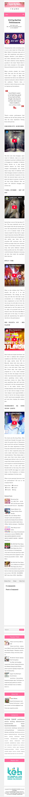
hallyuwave (17, 740)
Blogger (15, 790)
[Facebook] (10, 9)
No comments (15, 27)
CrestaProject (13, 791)
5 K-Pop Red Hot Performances (14, 21)
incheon (14, 747)
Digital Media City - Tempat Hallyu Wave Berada (16, 511)
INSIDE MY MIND (16, 789)
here (14, 75)
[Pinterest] (18, 9)
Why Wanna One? (15, 527)
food (5, 747)
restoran (14, 751)
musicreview (18, 26)
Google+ (15, 487)
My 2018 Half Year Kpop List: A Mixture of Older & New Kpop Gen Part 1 (17, 546)
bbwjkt (22, 736)
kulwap (11, 736)
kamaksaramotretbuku (9, 749)
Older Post (22, 581)
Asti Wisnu (14, 698)
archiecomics (9, 745)
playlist (10, 751)
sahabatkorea (13, 743)
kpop (14, 26)
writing (12, 721)
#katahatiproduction (19, 732)
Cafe (5, 745)
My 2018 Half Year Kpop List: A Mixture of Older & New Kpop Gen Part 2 (17, 564)
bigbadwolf (15, 745)
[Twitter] (12, 9)
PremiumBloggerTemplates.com (17, 793)
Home (14, 581)
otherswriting (21, 734)
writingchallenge (9, 730)
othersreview (20, 721)
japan (18, 747)
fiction (6, 736)
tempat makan (7, 753)
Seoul (22, 723)
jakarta (6, 734)
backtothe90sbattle (10, 726)
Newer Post (7, 581)
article (10, 26)
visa (17, 753)
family (11, 740)
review (7, 719)
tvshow (22, 743)
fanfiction (22, 745)
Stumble (8, 489)
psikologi (11, 732)
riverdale (18, 751)
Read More (20, 505)
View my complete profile (11, 708)
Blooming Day (14, 499)
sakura (18, 743)
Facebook (15, 485)
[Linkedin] (14, 9)
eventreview (8, 728)
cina (19, 745)
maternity (22, 749)
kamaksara (22, 747)
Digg (14, 489)
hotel (23, 740)
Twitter (8, 487)
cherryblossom (14, 738)
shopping (22, 751)
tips (11, 753)
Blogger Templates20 (17, 794)
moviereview (21, 728)
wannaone (21, 753)
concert (6, 740)
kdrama (7, 732)
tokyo (13, 753)
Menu (6, 14)
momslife (7, 743)
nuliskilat (6, 751)
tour (15, 753)
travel (13, 719)
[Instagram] (16, 9)
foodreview (9, 747)
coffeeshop (21, 738)
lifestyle (17, 749)
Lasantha (7, 793)
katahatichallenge (12, 734)
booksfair (7, 738)
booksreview (21, 730)
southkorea (20, 719)
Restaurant (16, 736)
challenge (14, 728)
